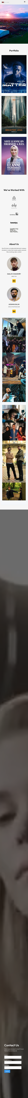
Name (5, 1055)
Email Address (8, 1060)
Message (6, 1065)
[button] (25, 2)
